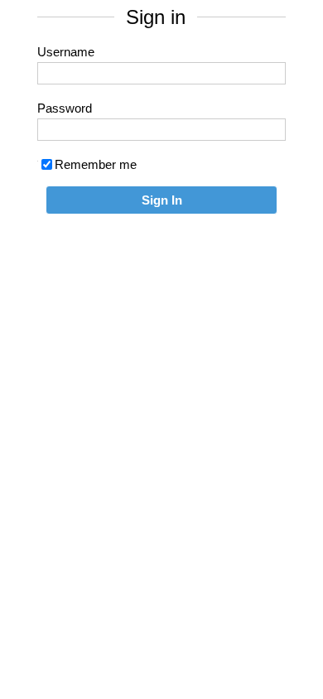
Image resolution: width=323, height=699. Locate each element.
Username (65, 52)
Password (64, 108)
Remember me (96, 164)
